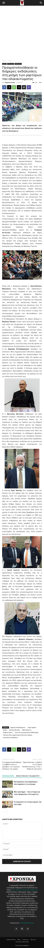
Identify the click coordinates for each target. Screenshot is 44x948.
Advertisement (11, 939)
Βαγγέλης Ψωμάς (10, 82)
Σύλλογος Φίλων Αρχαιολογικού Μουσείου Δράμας (17, 735)
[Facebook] (4, 87)
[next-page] (7, 812)
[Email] (19, 87)
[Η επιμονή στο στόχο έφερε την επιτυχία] (7, 804)
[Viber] (29, 87)
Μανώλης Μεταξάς (14, 730)
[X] (9, 87)
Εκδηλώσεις (18, 64)
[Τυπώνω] (24, 87)
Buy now (33, 939)
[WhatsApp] (14, 87)
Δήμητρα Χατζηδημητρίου (18, 727)
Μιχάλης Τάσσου (8, 732)
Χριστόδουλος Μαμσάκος (10, 737)
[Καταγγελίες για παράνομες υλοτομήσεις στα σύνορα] (7, 784)
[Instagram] (22, 929)
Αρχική (4, 60)
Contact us (25, 939)
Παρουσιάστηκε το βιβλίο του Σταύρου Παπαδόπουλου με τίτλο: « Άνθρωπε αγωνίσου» (32, 765)
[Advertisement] (22, 28)
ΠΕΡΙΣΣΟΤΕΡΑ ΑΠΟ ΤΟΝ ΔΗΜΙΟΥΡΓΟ (28, 776)
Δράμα (10, 60)
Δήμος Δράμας (32, 727)
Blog (19, 939)
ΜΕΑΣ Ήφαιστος (26, 730)
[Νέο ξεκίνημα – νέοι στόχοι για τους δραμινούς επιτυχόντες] (7, 794)
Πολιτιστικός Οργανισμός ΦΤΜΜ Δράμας (26, 732)
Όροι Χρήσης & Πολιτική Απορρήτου (24, 890)
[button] (3, 3)
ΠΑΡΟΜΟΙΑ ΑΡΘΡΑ (8, 776)
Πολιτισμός (10, 64)
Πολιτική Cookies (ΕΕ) (22, 942)
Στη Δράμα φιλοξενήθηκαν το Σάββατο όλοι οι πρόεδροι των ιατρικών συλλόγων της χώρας (11, 765)
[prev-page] (3, 812)
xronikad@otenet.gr (27, 923)
